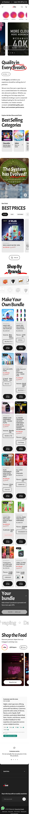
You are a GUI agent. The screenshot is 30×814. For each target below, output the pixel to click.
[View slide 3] (15, 760)
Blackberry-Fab (8, 436)
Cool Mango (21, 442)
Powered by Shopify (19, 809)
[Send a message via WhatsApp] (3, 808)
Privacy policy (10, 811)
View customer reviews (10, 736)
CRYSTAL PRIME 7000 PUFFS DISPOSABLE (21, 518)
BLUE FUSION (8, 535)
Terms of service (17, 811)
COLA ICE (7, 489)
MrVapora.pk (6, 243)
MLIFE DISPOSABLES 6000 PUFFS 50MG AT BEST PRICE (7, 473)
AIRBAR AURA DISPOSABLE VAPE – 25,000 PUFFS (7, 420)
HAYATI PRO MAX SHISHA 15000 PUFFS (20, 327)
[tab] (5, 214)
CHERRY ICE (21, 484)
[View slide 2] (13, 760)
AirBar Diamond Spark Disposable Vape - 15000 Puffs (21, 372)
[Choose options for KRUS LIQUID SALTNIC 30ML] (21, 238)
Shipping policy (23, 811)
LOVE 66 (20, 340)
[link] (6, 74)
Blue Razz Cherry (9, 341)
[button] (25, 195)
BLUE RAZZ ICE (22, 390)
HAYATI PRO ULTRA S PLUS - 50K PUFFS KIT (7, 327)
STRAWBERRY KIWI (23, 532)
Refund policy (4, 811)
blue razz (7, 383)
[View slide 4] (17, 760)
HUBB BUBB (8, 577)
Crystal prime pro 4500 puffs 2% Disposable (7, 564)
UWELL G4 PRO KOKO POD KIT (21, 563)
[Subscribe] (24, 799)
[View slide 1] (11, 760)
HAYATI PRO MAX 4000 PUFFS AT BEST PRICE (7, 519)
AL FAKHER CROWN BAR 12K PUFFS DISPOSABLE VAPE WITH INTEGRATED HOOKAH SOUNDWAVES (20, 423)
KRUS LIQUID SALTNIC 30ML (11, 245)
